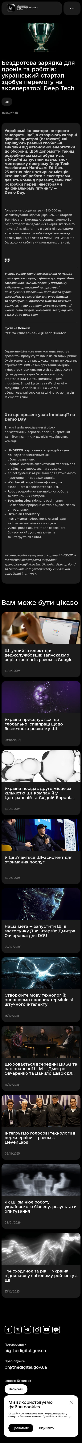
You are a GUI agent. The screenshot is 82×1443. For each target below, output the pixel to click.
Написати (16, 1389)
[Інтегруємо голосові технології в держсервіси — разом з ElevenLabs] (41, 1127)
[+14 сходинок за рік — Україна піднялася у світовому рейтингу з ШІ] (41, 1265)
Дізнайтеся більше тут (57, 1416)
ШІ (7, 101)
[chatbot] (56, 1329)
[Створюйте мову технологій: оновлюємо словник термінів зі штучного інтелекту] (41, 989)
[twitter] (18, 1329)
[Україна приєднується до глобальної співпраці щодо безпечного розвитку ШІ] (41, 713)
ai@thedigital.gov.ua (25, 1350)
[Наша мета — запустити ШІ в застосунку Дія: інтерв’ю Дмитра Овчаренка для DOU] (41, 920)
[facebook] (8, 1329)
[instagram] (37, 1329)
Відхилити (47, 1428)
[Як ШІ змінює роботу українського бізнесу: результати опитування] (41, 1196)
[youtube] (46, 1329)
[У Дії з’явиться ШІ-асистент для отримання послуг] (41, 851)
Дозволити (21, 1428)
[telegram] (27, 1329)
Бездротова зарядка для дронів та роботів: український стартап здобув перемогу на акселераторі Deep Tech (38, 75)
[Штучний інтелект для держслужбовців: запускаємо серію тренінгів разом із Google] (41, 644)
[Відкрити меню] (72, 8)
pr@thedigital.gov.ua (26, 1367)
